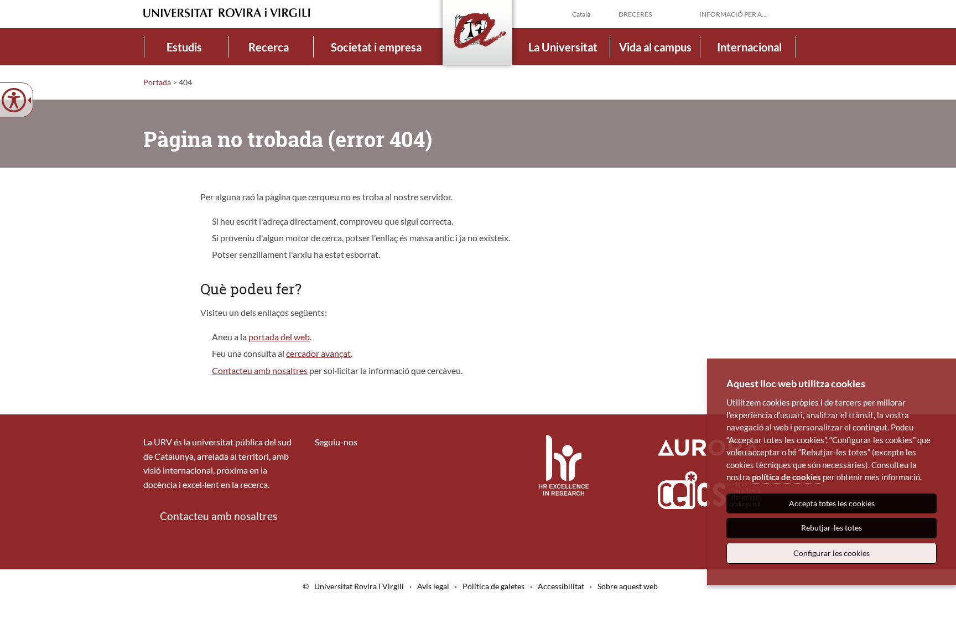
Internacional (749, 47)
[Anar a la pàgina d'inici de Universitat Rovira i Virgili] (226, 13)
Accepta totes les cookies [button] (832, 503)
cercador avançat (318, 353)
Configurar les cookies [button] (831, 553)
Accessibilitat (561, 586)
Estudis (184, 47)
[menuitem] (184, 46)
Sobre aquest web (628, 586)
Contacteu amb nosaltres (260, 370)
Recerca (268, 47)
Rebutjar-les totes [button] (831, 527)
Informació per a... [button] (733, 14)
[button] (804, 13)
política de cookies (786, 477)
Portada (157, 82)
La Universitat (563, 47)
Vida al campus (655, 47)
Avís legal (433, 586)
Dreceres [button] (635, 14)
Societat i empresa (376, 47)
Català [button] (581, 14)
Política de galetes (493, 586)
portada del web (279, 336)
